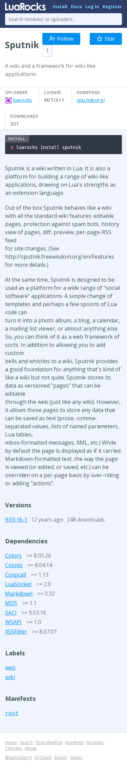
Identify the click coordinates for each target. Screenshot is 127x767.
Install (60, 6)
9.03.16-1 (16, 519)
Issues (76, 757)
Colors (13, 555)
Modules (95, 742)
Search (26, 742)
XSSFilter (16, 631)
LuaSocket (18, 584)
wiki (10, 677)
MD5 (11, 603)
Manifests (74, 742)
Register (112, 6)
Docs (76, 6)
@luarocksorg (18, 757)
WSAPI (13, 622)
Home (11, 742)
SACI (11, 612)
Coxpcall (15, 574)
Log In (92, 6)
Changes (13, 748)
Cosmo (14, 565)
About (31, 748)
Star (110, 38)
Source (60, 757)
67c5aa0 (43, 757)
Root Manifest (49, 742)
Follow (65, 38)
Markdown (19, 593)
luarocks (22, 99)
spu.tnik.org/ (91, 99)
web (10, 667)
